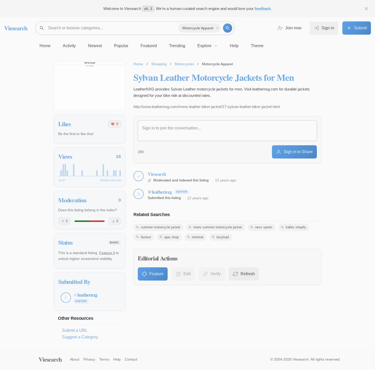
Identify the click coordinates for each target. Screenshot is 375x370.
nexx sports (263, 227)
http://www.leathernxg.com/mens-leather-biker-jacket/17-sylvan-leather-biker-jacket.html (206, 106)
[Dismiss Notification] (366, 8)
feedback (263, 8)
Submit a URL (75, 330)
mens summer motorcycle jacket (217, 227)
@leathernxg (160, 192)
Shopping (159, 64)
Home (138, 64)
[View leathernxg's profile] (138, 194)
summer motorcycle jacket (160, 227)
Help (117, 359)
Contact (131, 359)
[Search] (227, 28)
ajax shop (171, 237)
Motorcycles (184, 64)
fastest (146, 237)
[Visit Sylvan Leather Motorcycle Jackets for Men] (89, 86)
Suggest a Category (80, 337)
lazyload (223, 237)
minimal (197, 237)
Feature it (107, 253)
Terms (104, 359)
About (74, 359)
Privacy (89, 359)
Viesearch (15, 27)
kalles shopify (296, 227)
